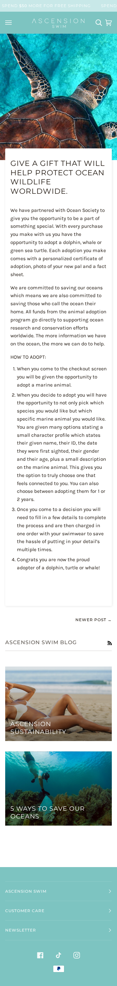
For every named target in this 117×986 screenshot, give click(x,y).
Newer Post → (93, 619)
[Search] (97, 23)
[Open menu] (9, 23)
